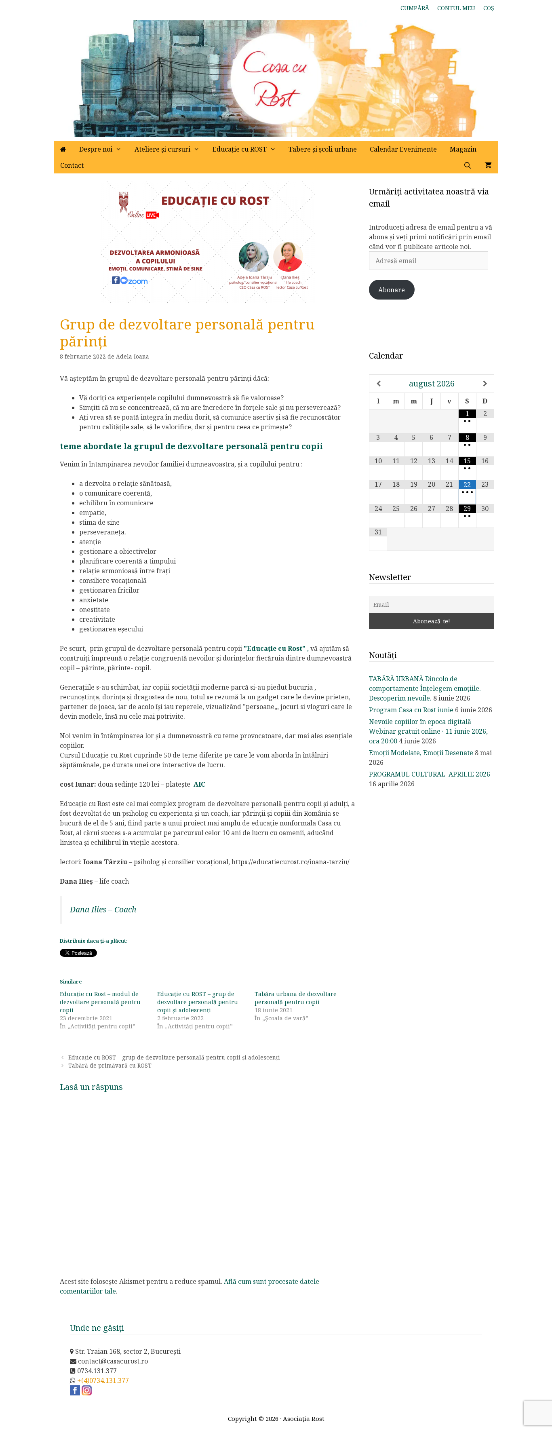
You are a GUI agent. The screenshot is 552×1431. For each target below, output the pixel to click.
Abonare (391, 289)
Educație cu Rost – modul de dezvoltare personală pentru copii (100, 1002)
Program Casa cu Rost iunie (411, 709)
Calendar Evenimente (403, 149)
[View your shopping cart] (488, 165)
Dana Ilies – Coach (103, 909)
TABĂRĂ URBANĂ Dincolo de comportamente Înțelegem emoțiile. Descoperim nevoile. (425, 688)
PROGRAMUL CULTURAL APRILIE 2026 (429, 774)
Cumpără (414, 8)
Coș (488, 8)
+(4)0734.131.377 (103, 1380)
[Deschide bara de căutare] (467, 165)
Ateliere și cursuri (162, 149)
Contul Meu (456, 8)
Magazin (463, 149)
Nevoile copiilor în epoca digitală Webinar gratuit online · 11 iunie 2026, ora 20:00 (428, 731)
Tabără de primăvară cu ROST (110, 1065)
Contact (72, 165)
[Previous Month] (378, 383)
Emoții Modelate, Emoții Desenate (421, 752)
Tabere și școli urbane (323, 149)
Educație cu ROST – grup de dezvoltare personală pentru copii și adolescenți (197, 1002)
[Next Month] (485, 383)
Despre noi (95, 149)
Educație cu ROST (240, 149)
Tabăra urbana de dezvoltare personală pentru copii (296, 998)
